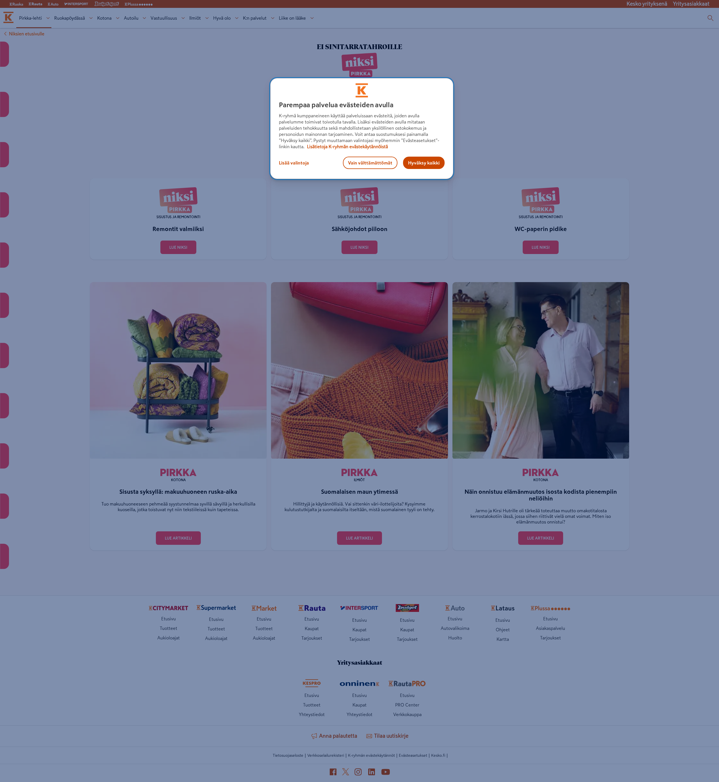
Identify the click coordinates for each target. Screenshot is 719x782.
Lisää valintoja (294, 163)
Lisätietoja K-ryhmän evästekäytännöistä (347, 146)
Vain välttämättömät (370, 163)
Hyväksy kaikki (424, 163)
